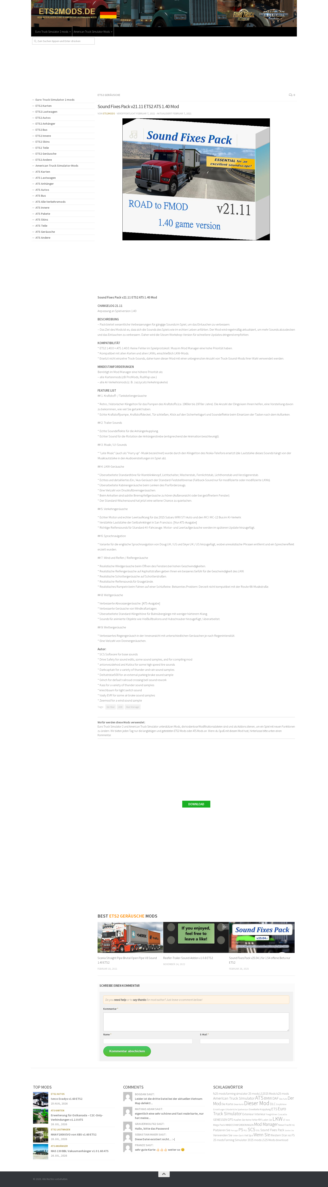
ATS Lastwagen (45, 178)
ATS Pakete (42, 213)
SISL (258, 1130)
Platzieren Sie (221, 1130)
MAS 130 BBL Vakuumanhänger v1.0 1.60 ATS (80, 1151)
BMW (268, 1098)
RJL (245, 1130)
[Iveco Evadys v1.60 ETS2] (40, 1099)
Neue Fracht (284, 1125)
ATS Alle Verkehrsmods (50, 202)
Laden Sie (267, 1119)
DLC (273, 1104)
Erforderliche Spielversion (237, 1109)
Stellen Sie (289, 1130)
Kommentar (110, 1008)
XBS (289, 1135)
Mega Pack (219, 1125)
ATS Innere (42, 207)
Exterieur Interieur (253, 1114)
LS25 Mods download (275, 1140)
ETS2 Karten (43, 106)
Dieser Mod (256, 1103)
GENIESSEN (220, 1119)
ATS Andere (42, 237)
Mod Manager (132, 707)
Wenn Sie (261, 1134)
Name (107, 1034)
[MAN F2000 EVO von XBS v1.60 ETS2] (40, 1135)
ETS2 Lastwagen (46, 111)
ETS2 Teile (42, 148)
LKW (120, 707)
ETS (274, 1108)
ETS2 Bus (41, 129)
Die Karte (227, 1104)
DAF (275, 1098)
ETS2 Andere (43, 160)
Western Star (278, 1135)
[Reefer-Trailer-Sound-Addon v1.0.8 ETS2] (196, 937)
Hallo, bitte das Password (152, 1128)
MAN (288, 1120)
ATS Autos (42, 190)
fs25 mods (219, 1093)
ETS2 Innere (43, 136)
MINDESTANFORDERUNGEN (240, 1125)
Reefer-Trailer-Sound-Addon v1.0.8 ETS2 (188, 958)
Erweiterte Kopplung (260, 1109)
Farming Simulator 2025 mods (242, 1140)
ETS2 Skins (42, 141)
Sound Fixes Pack (272, 1130)
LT (284, 1119)
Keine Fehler (252, 1119)
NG (293, 1125)
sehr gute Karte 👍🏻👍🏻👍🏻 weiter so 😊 (160, 1149)
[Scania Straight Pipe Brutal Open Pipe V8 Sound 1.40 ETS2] (130, 937)
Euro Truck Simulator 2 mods (51, 31)
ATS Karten (42, 171)
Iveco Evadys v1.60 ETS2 (66, 1099)
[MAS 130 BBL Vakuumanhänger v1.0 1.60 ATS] (40, 1151)
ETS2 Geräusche (109, 95)
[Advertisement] (196, 64)
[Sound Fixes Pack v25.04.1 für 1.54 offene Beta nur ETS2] (262, 937)
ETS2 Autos (42, 118)
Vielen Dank (238, 1135)
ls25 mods (282, 1093)
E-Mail (204, 1034)
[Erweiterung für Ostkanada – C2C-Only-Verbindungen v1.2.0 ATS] (40, 1116)
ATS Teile (41, 225)
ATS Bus (40, 195)
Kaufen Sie (239, 1119)
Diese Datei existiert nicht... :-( (155, 1139)
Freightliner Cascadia (276, 1114)
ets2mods (109, 113)
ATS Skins (41, 219)
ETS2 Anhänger (45, 123)
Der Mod (110, 707)
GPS (230, 1119)
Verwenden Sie (222, 1135)
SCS (251, 1129)
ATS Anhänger (44, 183)
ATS (259, 1097)
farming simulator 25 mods (242, 1093)
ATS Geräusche (45, 232)
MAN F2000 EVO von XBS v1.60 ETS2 (73, 1134)
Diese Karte (239, 1104)
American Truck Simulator (234, 1098)
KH (260, 1119)
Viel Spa (248, 1135)
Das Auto (283, 1098)
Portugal (234, 1130)
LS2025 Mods (267, 1093)
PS (241, 1129)
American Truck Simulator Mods (92, 31)
